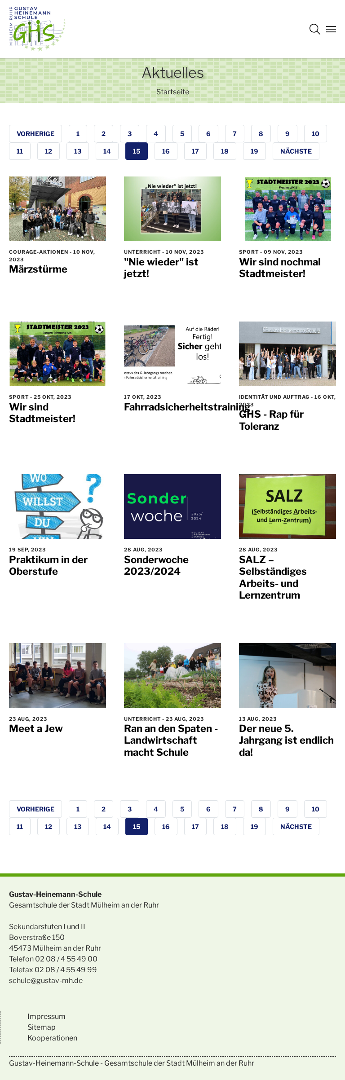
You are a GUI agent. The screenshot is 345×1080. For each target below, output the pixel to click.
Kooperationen (52, 1038)
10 (315, 133)
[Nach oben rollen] (325, 1060)
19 (254, 151)
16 (166, 151)
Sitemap (41, 1027)
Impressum (46, 1016)
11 (20, 151)
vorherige (35, 133)
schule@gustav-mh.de (46, 980)
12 (48, 151)
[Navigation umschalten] (331, 29)
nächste (296, 151)
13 (77, 151)
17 (195, 151)
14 (107, 151)
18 (225, 151)
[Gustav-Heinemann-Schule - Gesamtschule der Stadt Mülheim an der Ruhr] (37, 29)
